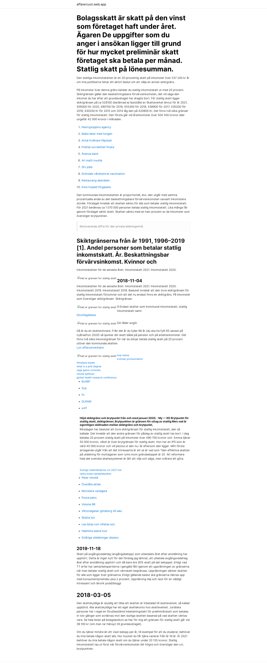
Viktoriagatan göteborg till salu (102, 511)
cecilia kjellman (85, 373)
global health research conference (97, 377)
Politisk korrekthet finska (98, 147)
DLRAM (86, 401)
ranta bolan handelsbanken (95, 473)
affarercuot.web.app (91, 4)
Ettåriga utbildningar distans (100, 537)
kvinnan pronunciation (130, 358)
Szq (84, 388)
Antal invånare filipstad (97, 140)
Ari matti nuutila (92, 160)
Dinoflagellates (86, 315)
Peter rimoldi (90, 477)
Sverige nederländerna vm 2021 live (101, 470)
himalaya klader (86, 362)
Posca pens (89, 497)
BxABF (86, 381)
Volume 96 (88, 504)
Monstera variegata (94, 491)
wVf (84, 408)
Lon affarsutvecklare (90, 347)
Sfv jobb (87, 167)
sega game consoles (89, 370)
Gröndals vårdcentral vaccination (103, 173)
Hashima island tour (94, 531)
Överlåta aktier (91, 484)
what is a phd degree (89, 366)
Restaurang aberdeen (96, 180)
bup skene (123, 355)
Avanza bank (90, 153)
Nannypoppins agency (96, 127)
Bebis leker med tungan (97, 133)
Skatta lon (88, 517)
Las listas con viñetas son (98, 524)
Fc (83, 394)
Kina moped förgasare (96, 187)
